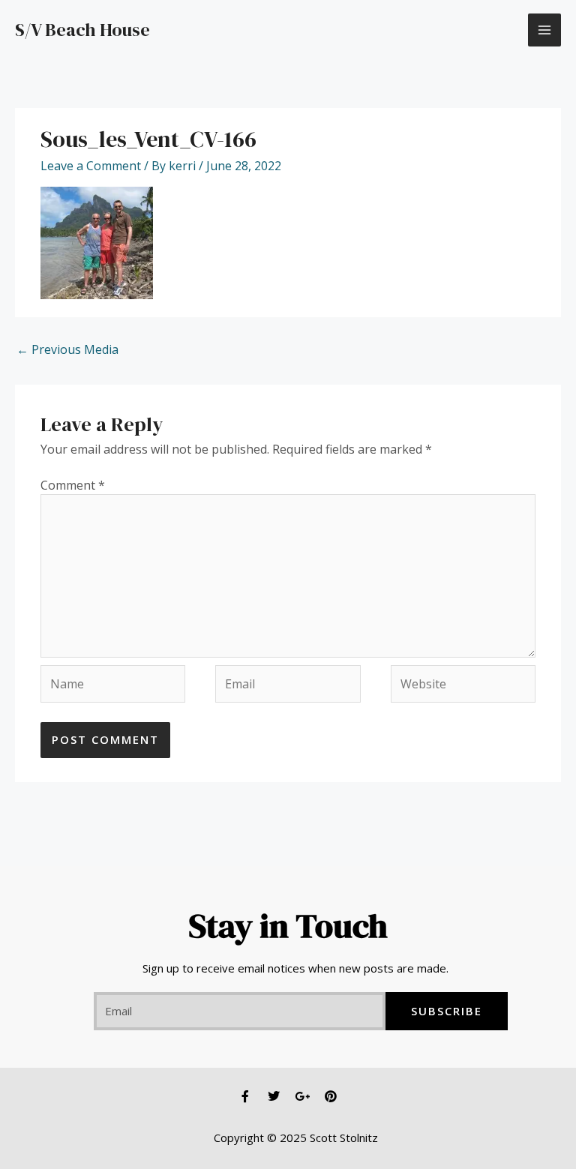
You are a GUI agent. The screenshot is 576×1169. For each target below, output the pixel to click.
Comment (72, 485)
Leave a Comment (90, 165)
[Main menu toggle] (544, 29)
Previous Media (67, 349)
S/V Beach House (82, 29)
